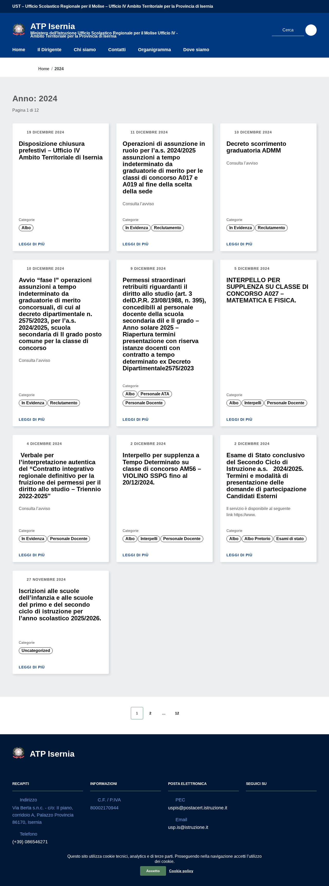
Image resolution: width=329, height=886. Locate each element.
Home (18, 49)
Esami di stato (290, 538)
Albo (26, 228)
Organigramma (154, 49)
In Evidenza (136, 228)
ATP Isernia (52, 753)
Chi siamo (85, 49)
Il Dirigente (49, 49)
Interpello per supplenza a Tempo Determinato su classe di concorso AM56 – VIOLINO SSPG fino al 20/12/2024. (162, 469)
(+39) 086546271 (30, 841)
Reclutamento (167, 228)
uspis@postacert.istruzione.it (197, 807)
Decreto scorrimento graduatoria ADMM (256, 147)
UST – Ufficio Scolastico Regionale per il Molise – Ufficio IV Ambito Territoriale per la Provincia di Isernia (112, 6)
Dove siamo (196, 49)
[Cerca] (311, 30)
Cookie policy (181, 871)
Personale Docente (144, 403)
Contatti (117, 49)
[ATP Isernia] (18, 29)
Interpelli (252, 403)
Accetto (153, 871)
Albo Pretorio (257, 538)
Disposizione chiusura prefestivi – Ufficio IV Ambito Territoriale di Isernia (61, 150)
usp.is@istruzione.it (188, 827)
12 (177, 713)
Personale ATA (155, 394)
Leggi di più (32, 244)
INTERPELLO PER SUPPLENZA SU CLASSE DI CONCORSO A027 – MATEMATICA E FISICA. (267, 290)
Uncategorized (36, 650)
